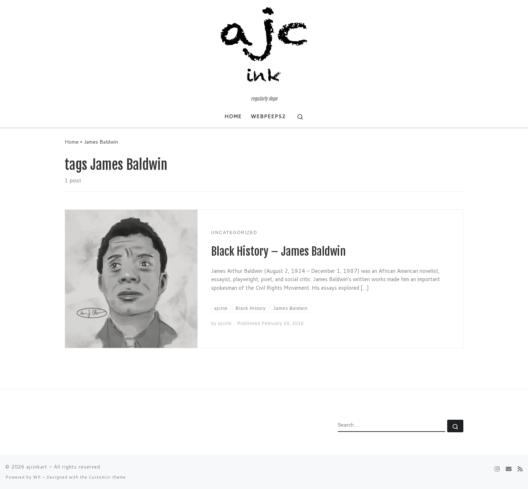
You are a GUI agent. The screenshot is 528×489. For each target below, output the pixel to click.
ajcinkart (36, 467)
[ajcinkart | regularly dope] (264, 48)
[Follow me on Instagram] (497, 468)
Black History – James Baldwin (278, 251)
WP (37, 477)
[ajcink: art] (508, 468)
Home (72, 141)
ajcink (225, 323)
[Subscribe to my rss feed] (520, 468)
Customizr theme (107, 477)
